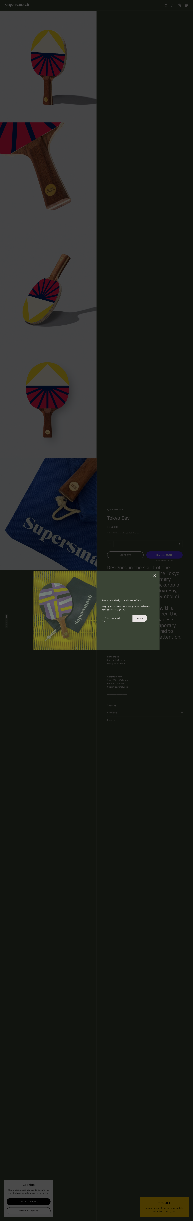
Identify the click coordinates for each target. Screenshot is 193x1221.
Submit (140, 618)
